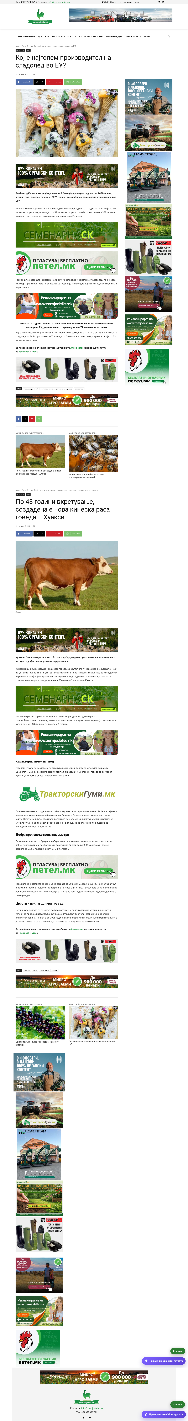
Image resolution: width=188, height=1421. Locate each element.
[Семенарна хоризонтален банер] (67, 235)
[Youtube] (162, 2)
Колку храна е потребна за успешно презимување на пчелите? (87, 476)
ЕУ (37, 389)
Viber (34, 351)
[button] (168, 36)
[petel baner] (67, 263)
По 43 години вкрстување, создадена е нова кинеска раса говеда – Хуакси (38, 472)
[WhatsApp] (39, 419)
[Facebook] (156, 2)
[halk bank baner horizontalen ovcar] (67, 176)
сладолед (79, 389)
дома (18, 46)
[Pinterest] (32, 419)
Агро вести (76, 347)
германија (28, 389)
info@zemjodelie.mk (59, 2)
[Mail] (159, 2)
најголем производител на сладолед (56, 389)
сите (28, 50)
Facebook (24, 351)
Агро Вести (27, 46)
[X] (25, 419)
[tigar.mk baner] (67, 369)
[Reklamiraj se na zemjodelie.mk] (67, 306)
